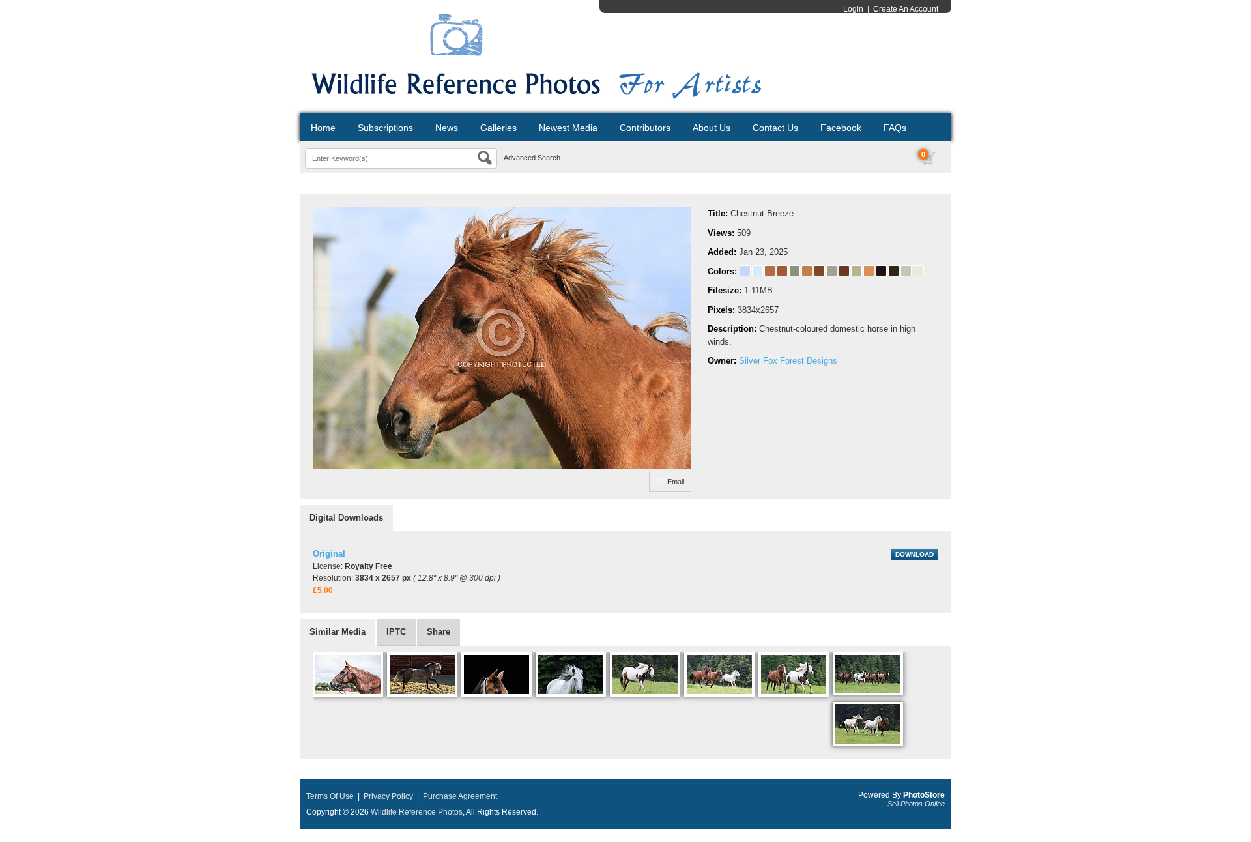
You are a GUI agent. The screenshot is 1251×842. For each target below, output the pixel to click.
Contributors (645, 128)
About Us (711, 128)
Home (323, 128)
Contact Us (775, 128)
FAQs (895, 128)
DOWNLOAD (914, 554)
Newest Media (568, 128)
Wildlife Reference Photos (417, 812)
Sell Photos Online (916, 803)
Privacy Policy (388, 796)
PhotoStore (924, 795)
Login (853, 9)
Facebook (840, 128)
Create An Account (905, 9)
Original (329, 554)
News (446, 128)
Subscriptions (385, 128)
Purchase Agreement (460, 796)
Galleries (498, 128)
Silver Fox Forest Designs (788, 361)
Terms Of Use (330, 796)
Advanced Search (532, 158)
